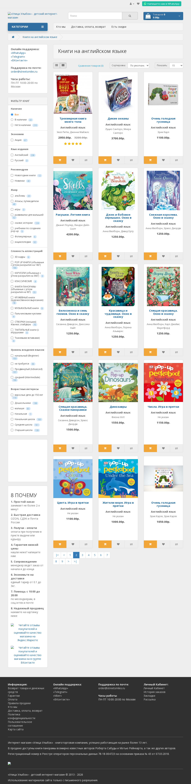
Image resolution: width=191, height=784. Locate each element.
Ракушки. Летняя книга (73, 214)
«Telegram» (18, 56)
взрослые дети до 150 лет (28, 396)
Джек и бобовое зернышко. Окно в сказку (118, 218)
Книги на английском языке (40, 37)
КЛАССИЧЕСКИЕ (25, 281)
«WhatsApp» (18, 53)
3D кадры (21, 256)
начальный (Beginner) (26, 357)
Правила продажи (19, 703)
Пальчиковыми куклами (27, 315)
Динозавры (118, 406)
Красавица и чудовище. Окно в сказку (118, 313)
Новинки (22, 181)
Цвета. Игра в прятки (73, 502)
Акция (20, 140)
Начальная (22, 414)
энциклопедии (25, 242)
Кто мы (60, 26)
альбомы (22, 195)
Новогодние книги (27, 175)
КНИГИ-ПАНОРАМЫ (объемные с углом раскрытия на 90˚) (23, 289)
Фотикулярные (24, 236)
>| (75, 561)
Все (16, 114)
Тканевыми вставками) (26, 339)
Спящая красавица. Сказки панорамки (73, 408)
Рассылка (150, 699)
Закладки (149, 695)
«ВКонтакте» (19, 60)
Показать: (162, 65)
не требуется (24, 363)
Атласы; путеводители (26, 202)
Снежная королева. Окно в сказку (163, 216)
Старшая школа (26, 430)
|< (57, 555)
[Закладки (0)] (138, 3)
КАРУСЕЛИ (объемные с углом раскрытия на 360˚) (27, 274)
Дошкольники (25, 403)
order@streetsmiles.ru (24, 71)
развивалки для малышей (28, 216)
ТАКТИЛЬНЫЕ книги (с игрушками (25, 331)
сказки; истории (26, 222)
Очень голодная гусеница (163, 120)
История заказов (154, 692)
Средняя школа (26, 424)
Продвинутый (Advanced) (27, 370)
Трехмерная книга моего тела (73, 120)
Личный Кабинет (154, 688)
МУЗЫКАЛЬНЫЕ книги (28, 308)
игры (19, 209)
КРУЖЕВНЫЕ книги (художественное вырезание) (27, 300)
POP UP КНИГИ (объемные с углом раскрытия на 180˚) (27, 265)
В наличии (23, 119)
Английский (24, 155)
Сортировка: (119, 65)
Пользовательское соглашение (20, 723)
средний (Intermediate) (26, 379)
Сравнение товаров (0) (90, 65)
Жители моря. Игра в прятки (118, 504)
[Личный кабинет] (132, 3)
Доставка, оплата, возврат (88, 26)
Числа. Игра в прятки (163, 406)
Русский (20, 160)
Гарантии (14, 695)
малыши (21, 408)
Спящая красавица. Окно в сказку (163, 312)
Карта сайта (16, 729)
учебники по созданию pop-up (26, 230)
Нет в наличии (25, 125)
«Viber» (57, 695)
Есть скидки (118, 26)
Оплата (12, 699)
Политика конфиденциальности (21, 716)
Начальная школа (27, 419)
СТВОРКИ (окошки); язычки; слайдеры (23, 323)
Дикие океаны (118, 118)
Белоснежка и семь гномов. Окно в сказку (73, 312)
